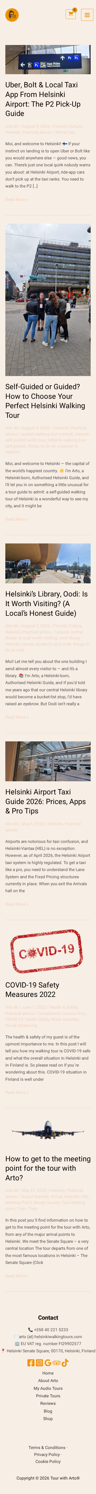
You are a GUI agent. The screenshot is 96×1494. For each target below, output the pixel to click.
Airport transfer (35, 1197)
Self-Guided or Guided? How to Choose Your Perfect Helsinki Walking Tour (45, 401)
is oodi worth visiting (37, 638)
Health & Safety (64, 1007)
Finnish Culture (68, 126)
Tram (33, 1209)
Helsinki (12, 132)
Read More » (16, 199)
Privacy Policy (47, 1455)
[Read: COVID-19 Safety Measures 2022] (48, 951)
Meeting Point (18, 1203)
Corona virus (74, 1014)
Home (48, 1373)
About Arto (48, 1381)
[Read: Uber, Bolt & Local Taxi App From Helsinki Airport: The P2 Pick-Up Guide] (48, 60)
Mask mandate (65, 1019)
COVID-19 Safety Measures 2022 (32, 990)
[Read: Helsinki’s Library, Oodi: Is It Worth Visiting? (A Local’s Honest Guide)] (48, 563)
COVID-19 (14, 1019)
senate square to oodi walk (46, 644)
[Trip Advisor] (56, 1362)
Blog (48, 1411)
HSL (85, 1197)
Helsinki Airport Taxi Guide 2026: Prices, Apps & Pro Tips (45, 802)
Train (21, 1209)
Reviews (48, 1404)
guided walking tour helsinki (47, 434)
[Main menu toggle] (87, 15)
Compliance (49, 1014)
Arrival (61, 132)
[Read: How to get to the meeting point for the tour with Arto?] (48, 1132)
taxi (72, 132)
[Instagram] (39, 1362)
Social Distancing (21, 1026)
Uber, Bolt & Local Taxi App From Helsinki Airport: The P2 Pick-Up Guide (43, 99)
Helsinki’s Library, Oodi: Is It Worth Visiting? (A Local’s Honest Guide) (46, 604)
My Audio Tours (48, 1389)
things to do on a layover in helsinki (41, 449)
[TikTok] (65, 1362)
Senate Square (46, 1203)
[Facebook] (31, 1362)
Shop (48, 1419)
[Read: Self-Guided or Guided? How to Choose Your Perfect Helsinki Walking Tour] (48, 299)
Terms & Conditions (47, 1448)
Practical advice (36, 132)
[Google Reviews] (48, 1362)
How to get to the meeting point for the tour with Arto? (48, 1169)
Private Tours (48, 1396)
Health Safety (37, 1019)
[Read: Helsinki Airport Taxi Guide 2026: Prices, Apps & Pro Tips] (48, 761)
